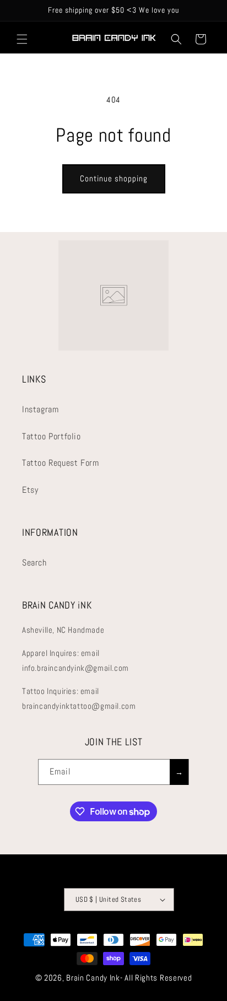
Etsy (30, 490)
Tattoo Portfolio (51, 436)
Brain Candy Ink (93, 977)
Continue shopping (114, 178)
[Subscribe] (179, 772)
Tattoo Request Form (60, 463)
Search (34, 562)
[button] (22, 39)
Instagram (40, 409)
